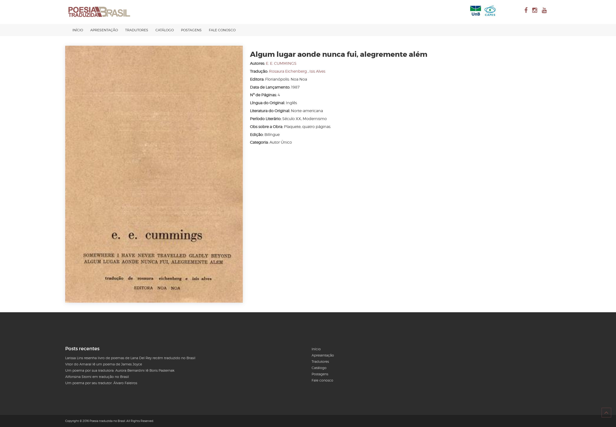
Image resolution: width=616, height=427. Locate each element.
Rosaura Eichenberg (288, 71)
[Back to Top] (606, 412)
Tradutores (136, 30)
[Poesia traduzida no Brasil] (99, 12)
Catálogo (164, 30)
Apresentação (104, 30)
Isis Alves (317, 71)
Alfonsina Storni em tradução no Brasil (97, 377)
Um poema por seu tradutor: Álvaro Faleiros (101, 383)
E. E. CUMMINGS (281, 63)
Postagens (191, 30)
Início (77, 30)
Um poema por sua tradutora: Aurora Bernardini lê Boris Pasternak (119, 370)
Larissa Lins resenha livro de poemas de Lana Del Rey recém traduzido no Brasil (130, 358)
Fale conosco (222, 30)
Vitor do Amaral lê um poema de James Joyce (103, 364)
